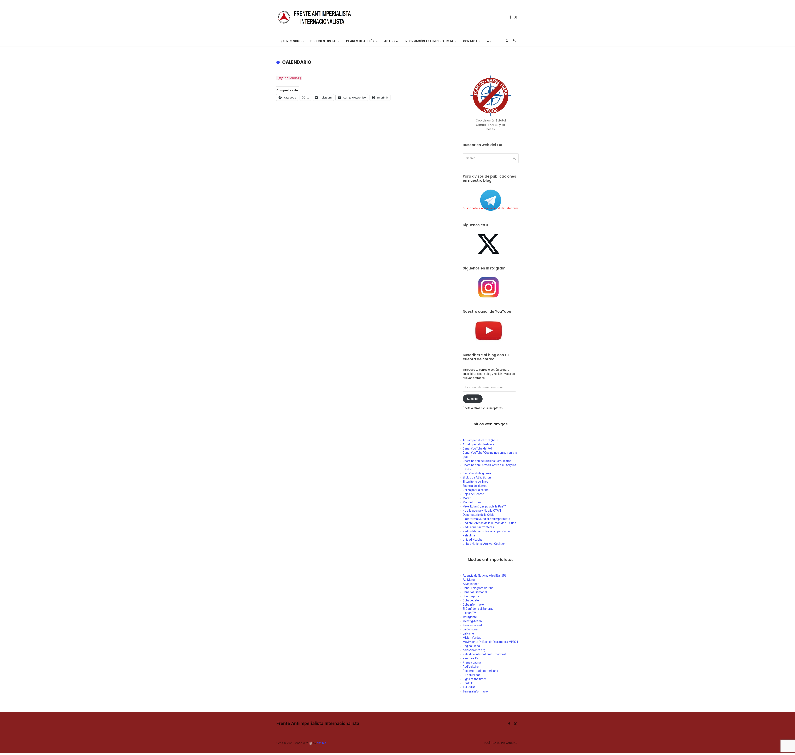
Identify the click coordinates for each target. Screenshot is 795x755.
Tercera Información (476, 691)
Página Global (472, 646)
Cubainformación (474, 604)
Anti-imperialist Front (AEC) (481, 440)
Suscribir (472, 398)
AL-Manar (469, 579)
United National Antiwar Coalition (484, 543)
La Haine (468, 633)
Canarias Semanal (475, 592)
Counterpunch (472, 596)
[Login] (507, 40)
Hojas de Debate (473, 494)
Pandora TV (470, 658)
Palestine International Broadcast (484, 654)
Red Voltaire (471, 666)
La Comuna (470, 629)
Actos (389, 41)
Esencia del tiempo (475, 485)
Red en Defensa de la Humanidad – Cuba (489, 523)
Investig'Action (472, 621)
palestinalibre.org (474, 650)
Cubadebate (471, 600)
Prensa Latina (472, 662)
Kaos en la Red (472, 625)
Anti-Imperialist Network (478, 444)
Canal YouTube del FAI (477, 448)
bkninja (321, 743)
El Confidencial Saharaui (478, 608)
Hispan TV (469, 612)
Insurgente (470, 617)
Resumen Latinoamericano (480, 670)
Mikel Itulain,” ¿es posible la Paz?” (484, 506)
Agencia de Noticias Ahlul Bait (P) (484, 575)
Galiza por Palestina (476, 490)
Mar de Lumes (472, 502)
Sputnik (468, 683)
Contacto (471, 41)
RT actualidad (472, 675)
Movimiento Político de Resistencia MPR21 (490, 641)
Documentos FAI (323, 41)
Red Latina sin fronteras (478, 527)
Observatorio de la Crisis (478, 514)
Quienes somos (291, 41)
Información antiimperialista (429, 41)
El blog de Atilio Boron (477, 477)
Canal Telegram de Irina (478, 588)
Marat (467, 498)
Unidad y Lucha (472, 539)
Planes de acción (360, 41)
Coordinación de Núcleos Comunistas (487, 461)
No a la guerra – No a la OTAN (482, 510)
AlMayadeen (471, 583)
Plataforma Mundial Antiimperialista (486, 519)
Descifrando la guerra (477, 473)
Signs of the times (475, 679)
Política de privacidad (500, 742)
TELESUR (469, 687)
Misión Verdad (472, 637)
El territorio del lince (475, 481)
